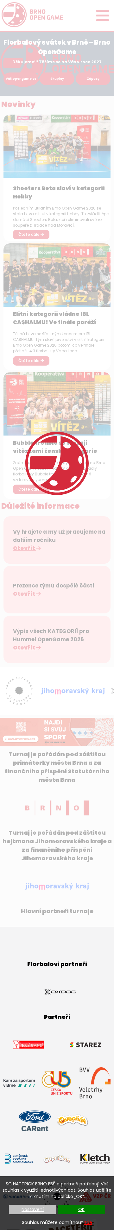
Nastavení (33, 1209)
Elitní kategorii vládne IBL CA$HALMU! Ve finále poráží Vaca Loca (54, 322)
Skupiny (57, 78)
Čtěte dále (29, 234)
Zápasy (93, 78)
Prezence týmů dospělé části (53, 585)
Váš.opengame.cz (21, 78)
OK (81, 1209)
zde (88, 1222)
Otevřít (24, 548)
